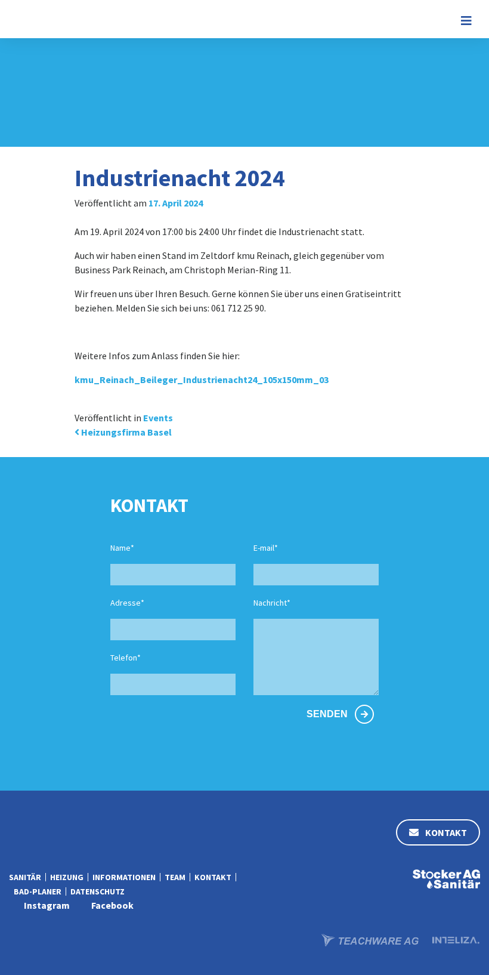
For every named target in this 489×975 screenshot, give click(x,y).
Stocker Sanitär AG (52, 19)
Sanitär (25, 877)
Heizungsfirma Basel (125, 432)
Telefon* (125, 657)
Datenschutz (97, 891)
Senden (328, 714)
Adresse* (127, 602)
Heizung (66, 877)
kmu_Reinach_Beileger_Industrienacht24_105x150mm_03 (202, 379)
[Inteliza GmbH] (456, 939)
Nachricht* (271, 602)
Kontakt (445, 832)
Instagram (47, 905)
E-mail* (265, 547)
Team (175, 877)
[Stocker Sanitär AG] (446, 878)
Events (158, 418)
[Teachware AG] (370, 939)
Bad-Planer (37, 891)
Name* (122, 547)
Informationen (124, 877)
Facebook (112, 905)
